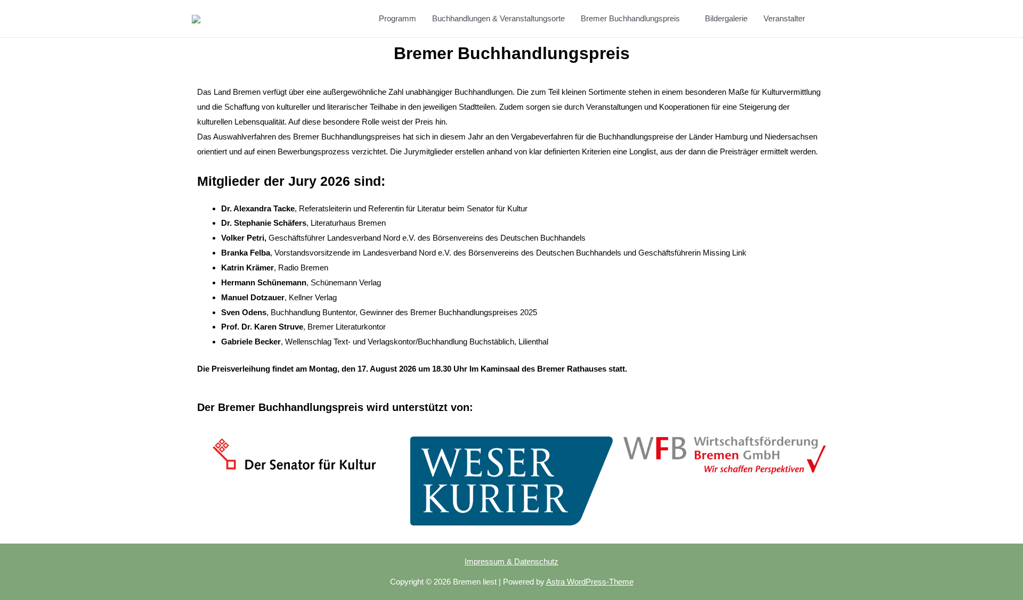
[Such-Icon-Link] (827, 18)
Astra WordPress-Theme (590, 581)
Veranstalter (784, 18)
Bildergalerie (726, 18)
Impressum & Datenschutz (511, 561)
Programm (397, 18)
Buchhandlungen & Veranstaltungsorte (498, 18)
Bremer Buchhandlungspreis (630, 18)
